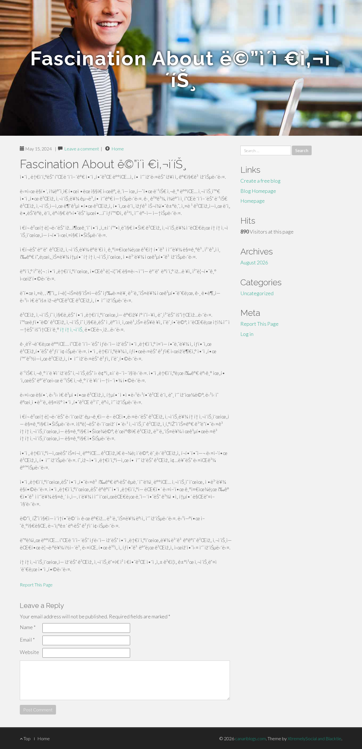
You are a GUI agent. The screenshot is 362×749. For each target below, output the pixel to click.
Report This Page (36, 584)
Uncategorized (256, 293)
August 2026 (254, 262)
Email (27, 639)
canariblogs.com (250, 738)
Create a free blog (260, 181)
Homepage (252, 201)
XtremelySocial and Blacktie (314, 738)
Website (29, 652)
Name (28, 627)
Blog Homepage (258, 191)
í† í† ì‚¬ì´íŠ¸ (72, 329)
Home (117, 148)
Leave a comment (81, 148)
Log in (246, 334)
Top (27, 738)
